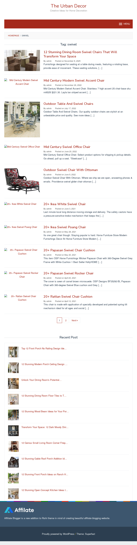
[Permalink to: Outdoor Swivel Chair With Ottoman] (22, 180)
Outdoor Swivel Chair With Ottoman (71, 170)
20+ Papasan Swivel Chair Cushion (69, 250)
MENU (127, 24)
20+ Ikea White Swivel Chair (65, 204)
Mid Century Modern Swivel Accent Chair (74, 80)
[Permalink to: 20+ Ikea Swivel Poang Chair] (20, 226)
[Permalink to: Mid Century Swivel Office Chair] (22, 146)
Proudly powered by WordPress (58, 534)
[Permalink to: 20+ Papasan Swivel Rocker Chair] (22, 274)
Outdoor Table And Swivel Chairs (68, 104)
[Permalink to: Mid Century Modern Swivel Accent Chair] (22, 82)
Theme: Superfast (86, 534)
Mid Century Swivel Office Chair (67, 147)
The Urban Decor (68, 6)
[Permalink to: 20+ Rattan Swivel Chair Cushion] (22, 297)
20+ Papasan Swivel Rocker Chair (69, 273)
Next (74, 320)
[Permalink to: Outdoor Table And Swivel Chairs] (22, 119)
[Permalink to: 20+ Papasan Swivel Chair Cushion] (22, 251)
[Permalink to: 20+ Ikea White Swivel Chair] (20, 203)
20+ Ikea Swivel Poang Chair (65, 227)
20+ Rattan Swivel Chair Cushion (68, 296)
